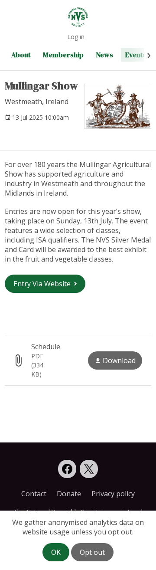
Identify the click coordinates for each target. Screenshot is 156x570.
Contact (33, 493)
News (104, 54)
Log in (75, 37)
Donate (69, 493)
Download (119, 360)
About (21, 54)
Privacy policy (113, 493)
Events (135, 54)
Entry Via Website (42, 283)
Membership (63, 54)
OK (56, 552)
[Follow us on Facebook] (67, 469)
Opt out (92, 552)
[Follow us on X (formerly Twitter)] (89, 469)
